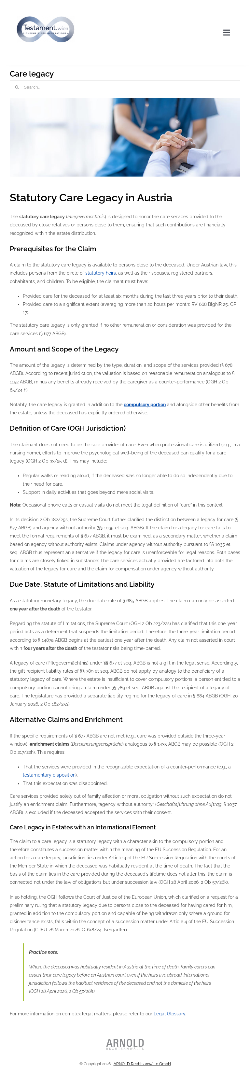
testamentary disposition (49, 775)
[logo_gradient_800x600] (45, 7)
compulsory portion (145, 404)
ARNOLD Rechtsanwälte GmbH (142, 1064)
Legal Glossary (169, 1013)
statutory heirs (100, 273)
